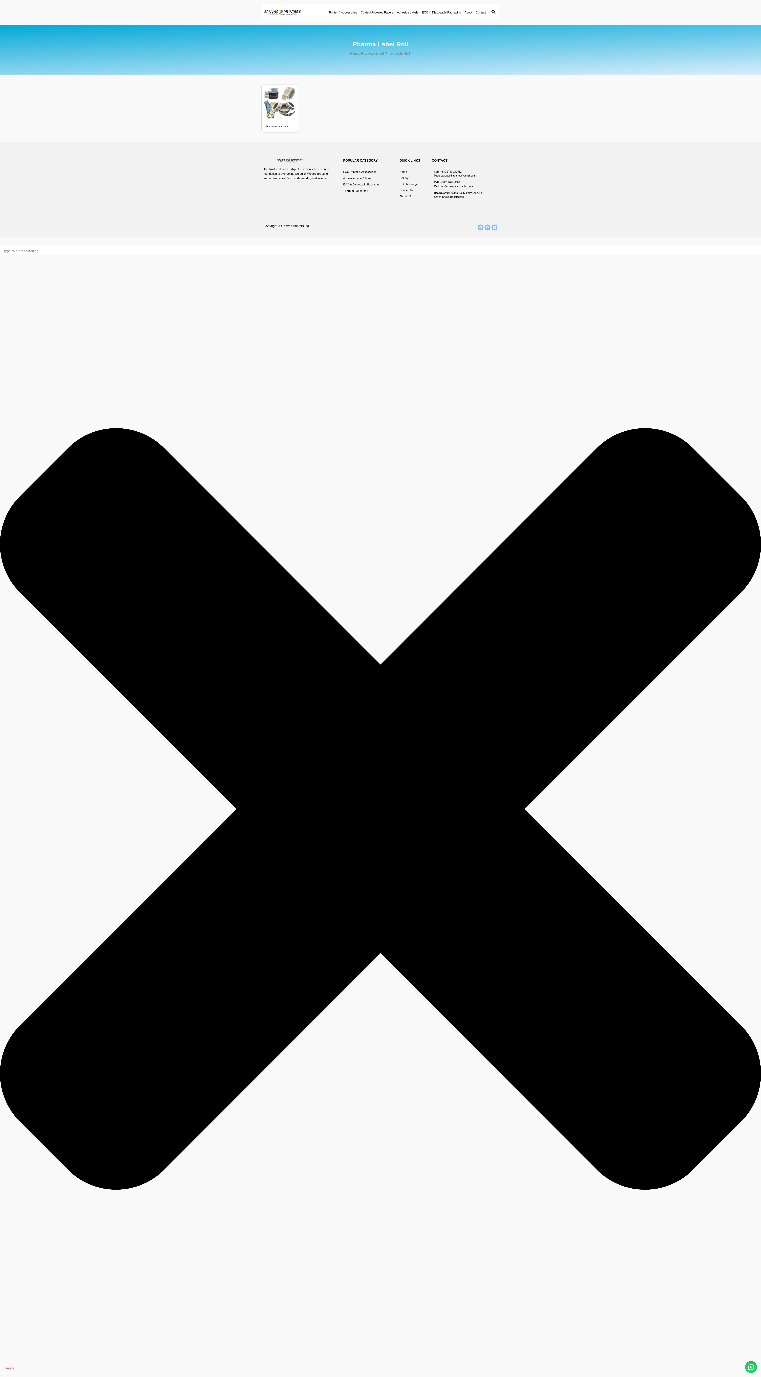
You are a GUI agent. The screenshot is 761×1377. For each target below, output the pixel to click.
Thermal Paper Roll (355, 190)
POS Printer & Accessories (359, 171)
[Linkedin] (494, 227)
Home (354, 53)
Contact (481, 12)
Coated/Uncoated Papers (377, 12)
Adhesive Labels (407, 12)
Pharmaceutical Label (277, 126)
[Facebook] (481, 227)
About (468, 12)
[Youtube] (487, 227)
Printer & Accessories (343, 12)
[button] (751, 1367)
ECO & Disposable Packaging (441, 12)
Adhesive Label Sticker (357, 178)
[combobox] (380, 251)
